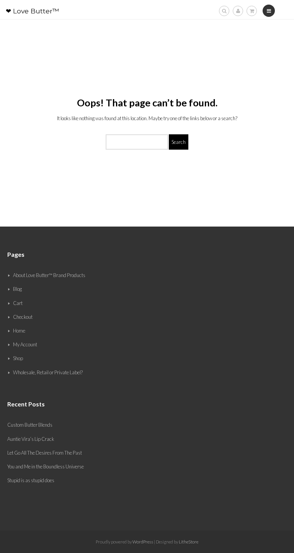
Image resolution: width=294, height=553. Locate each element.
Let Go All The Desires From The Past (44, 453)
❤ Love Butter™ (32, 11)
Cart (18, 303)
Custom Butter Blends (29, 425)
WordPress (142, 541)
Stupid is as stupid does (30, 480)
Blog (17, 289)
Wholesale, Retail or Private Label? (48, 372)
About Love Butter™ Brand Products (49, 275)
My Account (25, 344)
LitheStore (188, 541)
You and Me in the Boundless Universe (45, 466)
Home (19, 331)
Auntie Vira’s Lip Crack (30, 439)
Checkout (23, 317)
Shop (18, 358)
